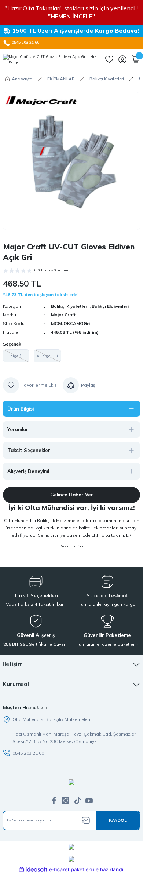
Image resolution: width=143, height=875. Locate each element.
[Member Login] (122, 59)
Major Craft (63, 314)
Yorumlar (17, 429)
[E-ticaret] (70, 869)
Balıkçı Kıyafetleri (69, 306)
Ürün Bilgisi (20, 409)
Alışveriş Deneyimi (28, 471)
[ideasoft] (33, 870)
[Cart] (135, 59)
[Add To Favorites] (30, 385)
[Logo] (51, 59)
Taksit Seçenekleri (29, 450)
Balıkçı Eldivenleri (110, 306)
